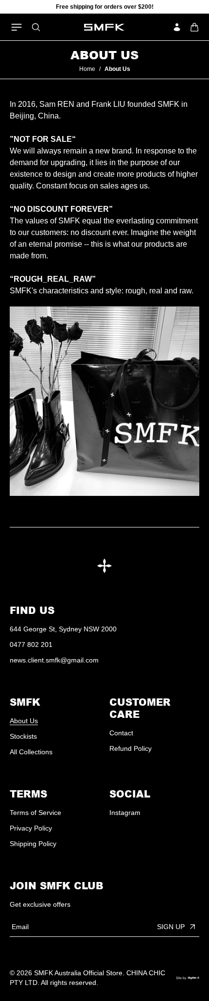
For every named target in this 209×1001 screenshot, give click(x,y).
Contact (121, 733)
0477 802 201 (31, 644)
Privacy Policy (31, 828)
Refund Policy (130, 748)
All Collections (31, 752)
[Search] (36, 27)
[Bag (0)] (194, 27)
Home (87, 69)
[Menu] (16, 27)
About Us (24, 721)
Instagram (124, 812)
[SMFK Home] (104, 27)
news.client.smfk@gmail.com (54, 660)
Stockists (23, 736)
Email (20, 927)
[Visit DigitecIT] (187, 978)
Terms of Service (35, 812)
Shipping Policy (33, 844)
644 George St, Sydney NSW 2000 (63, 629)
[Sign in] (177, 27)
